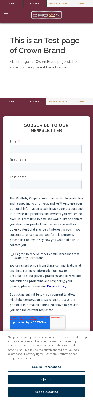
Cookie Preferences (46, 367)
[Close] (86, 337)
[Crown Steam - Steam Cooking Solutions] (46, 15)
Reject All (46, 379)
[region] (46, 365)
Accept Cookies (46, 391)
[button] (5, 15)
